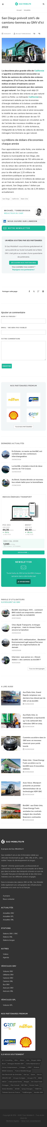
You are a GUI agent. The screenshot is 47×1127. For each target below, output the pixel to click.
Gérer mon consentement (30, 1121)
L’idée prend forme (15, 1082)
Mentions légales (12, 1121)
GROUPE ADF (6, 1078)
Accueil (19, 10)
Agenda (6, 957)
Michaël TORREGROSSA (23, 33)
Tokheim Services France (11, 1092)
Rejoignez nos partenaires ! (23, 270)
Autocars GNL (8, 991)
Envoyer (7, 366)
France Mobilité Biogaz (23, 1071)
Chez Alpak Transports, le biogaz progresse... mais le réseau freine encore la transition (26, 627)
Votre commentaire (10, 339)
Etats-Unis (24, 199)
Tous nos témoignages (37, 669)
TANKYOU (38, 1089)
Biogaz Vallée (36, 1060)
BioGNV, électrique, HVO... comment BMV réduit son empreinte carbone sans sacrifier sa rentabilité (27, 612)
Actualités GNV (8, 913)
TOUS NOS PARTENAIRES (23, 427)
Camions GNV (8, 978)
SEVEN (17, 1089)
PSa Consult (15, 1085)
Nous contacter (8, 899)
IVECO (4, 1082)
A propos (6, 896)
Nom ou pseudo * (9, 316)
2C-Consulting (7, 1060)
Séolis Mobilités (7, 1089)
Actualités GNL (8, 920)
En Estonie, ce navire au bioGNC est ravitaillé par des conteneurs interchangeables (27, 453)
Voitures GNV (8, 971)
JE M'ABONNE (23, 582)
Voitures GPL (8, 1005)
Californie (39, 71)
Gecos (39, 1074)
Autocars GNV (8, 988)
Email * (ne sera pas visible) (14, 327)
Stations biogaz (9, 940)
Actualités (27, 10)
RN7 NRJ (24, 1085)
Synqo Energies (27, 1089)
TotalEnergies (27, 1092)
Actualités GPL (8, 916)
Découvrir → (23, 552)
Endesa (36, 1067)
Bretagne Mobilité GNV (16, 1064)
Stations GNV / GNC (10, 934)
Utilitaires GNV (8, 975)
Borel (4, 1064)
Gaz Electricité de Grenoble (12, 1074)
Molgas (26, 1082)
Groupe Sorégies (19, 1078)
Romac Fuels (34, 1085)
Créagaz (22, 1067)
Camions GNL (8, 981)
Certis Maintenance (33, 1064)
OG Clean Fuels (36, 1082)
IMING (40, 1078)
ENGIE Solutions (7, 1071)
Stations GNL (7, 937)
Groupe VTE (31, 1078)
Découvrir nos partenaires (23, 262)
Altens (22, 1060)
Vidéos (5, 954)
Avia (27, 1060)
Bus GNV (6, 984)
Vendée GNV (38, 1092)
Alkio (16, 1060)
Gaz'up (26, 1074)
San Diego (6, 199)
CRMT (29, 1067)
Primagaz (5, 1085)
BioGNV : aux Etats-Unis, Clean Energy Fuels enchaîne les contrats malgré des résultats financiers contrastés (33, 811)
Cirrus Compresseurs (9, 1067)
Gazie (33, 1074)
